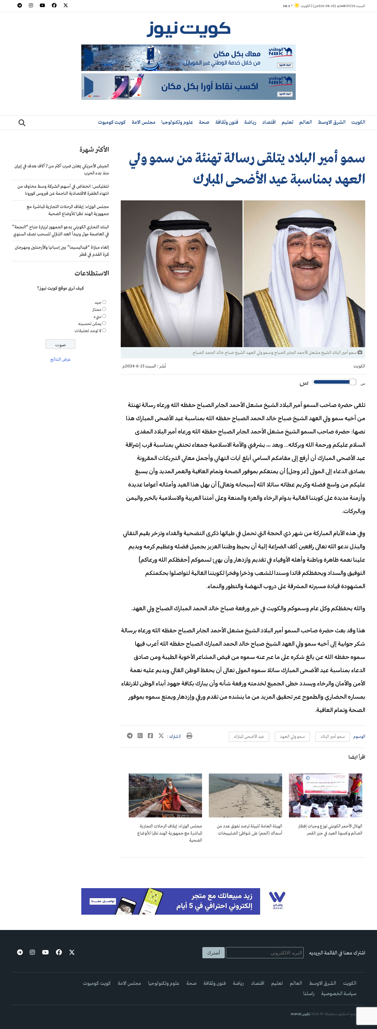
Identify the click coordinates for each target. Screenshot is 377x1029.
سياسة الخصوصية (338, 994)
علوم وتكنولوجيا (177, 122)
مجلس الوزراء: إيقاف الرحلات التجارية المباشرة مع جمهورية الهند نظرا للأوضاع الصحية (169, 833)
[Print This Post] (189, 737)
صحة (204, 122)
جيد (98, 303)
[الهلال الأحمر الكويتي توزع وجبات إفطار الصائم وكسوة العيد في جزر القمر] (325, 816)
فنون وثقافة (226, 122)
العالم (305, 122)
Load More (243, 866)
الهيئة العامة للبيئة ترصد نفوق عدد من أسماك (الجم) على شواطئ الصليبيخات (249, 829)
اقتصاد (269, 122)
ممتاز (96, 310)
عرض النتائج (60, 360)
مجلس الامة (144, 122)
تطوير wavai (300, 1014)
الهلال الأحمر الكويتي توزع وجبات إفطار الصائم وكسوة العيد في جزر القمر (330, 829)
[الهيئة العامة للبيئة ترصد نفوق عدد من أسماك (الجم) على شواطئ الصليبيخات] (245, 816)
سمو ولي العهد (292, 737)
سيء (97, 317)
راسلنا (308, 994)
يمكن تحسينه (89, 324)
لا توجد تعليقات (88, 331)
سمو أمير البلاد (332, 737)
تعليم (287, 122)
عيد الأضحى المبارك (249, 737)
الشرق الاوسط (331, 122)
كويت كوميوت (112, 122)
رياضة (250, 122)
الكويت (358, 122)
